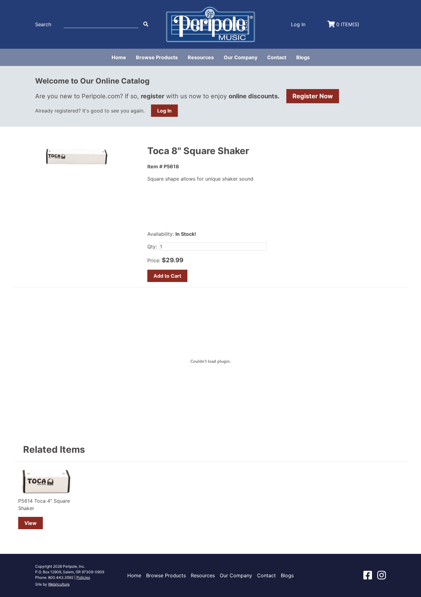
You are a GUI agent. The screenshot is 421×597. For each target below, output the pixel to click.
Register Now (312, 96)
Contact (276, 57)
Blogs (303, 57)
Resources (201, 57)
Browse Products (157, 57)
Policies (83, 577)
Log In (164, 111)
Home (119, 57)
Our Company (240, 57)
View (30, 523)
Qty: (152, 246)
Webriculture (59, 584)
